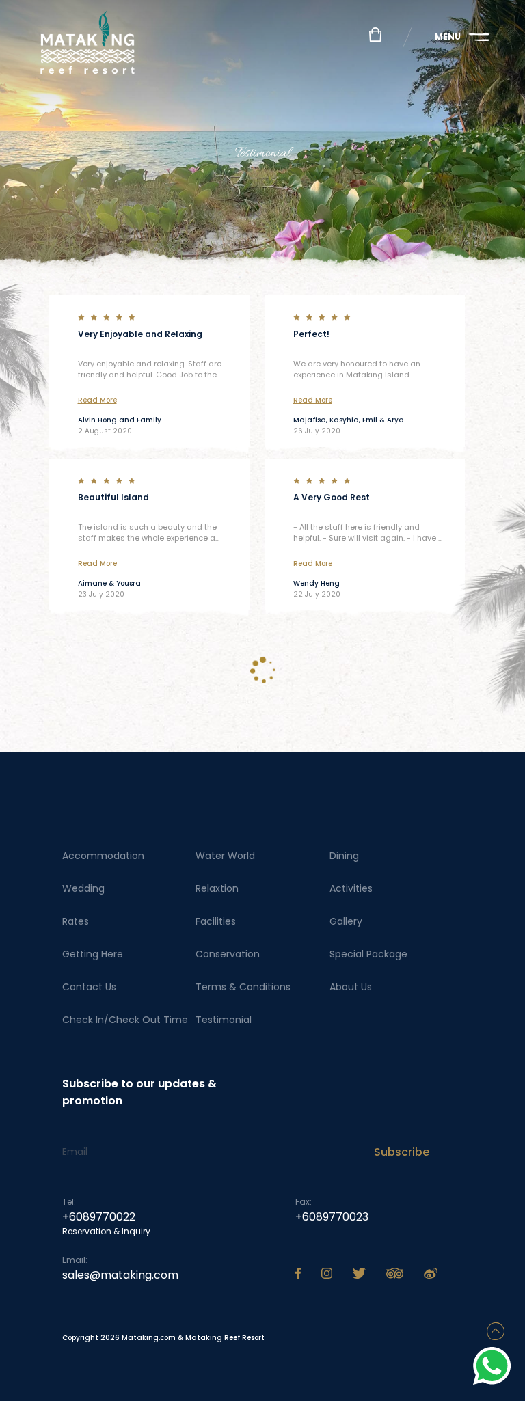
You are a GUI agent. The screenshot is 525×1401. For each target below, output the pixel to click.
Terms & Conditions (243, 987)
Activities (351, 888)
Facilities (216, 921)
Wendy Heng (316, 583)
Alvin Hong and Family (119, 420)
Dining (344, 855)
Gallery (345, 921)
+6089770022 (98, 1217)
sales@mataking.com (120, 1275)
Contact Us (89, 987)
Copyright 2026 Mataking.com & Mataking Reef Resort (163, 1338)
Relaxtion (217, 888)
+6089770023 (331, 1217)
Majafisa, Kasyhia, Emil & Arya (348, 420)
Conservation (228, 954)
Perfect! (311, 334)
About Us (350, 987)
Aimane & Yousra (109, 583)
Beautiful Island (113, 497)
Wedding (83, 888)
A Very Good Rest (331, 497)
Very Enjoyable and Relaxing (140, 334)
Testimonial (224, 1019)
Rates (75, 921)
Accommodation (103, 855)
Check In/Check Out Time (125, 1019)
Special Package (368, 954)
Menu (448, 36)
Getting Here (92, 954)
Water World (225, 855)
